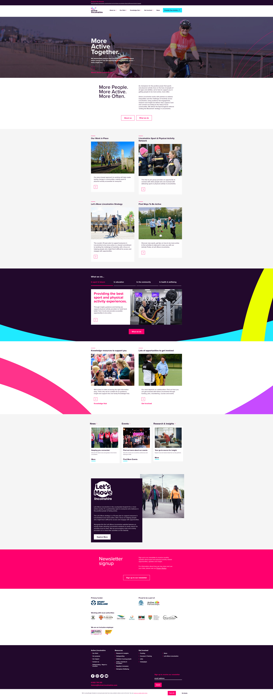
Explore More (102, 537)
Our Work (95, 653)
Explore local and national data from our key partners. (168, 454)
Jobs (141, 659)
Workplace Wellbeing (122, 669)
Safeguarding (120, 656)
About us (128, 118)
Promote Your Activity (171, 10)
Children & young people (123, 659)
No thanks (184, 693)
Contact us (95, 662)
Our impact (95, 659)
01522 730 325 (96, 682)
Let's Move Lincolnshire (171, 656)
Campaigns (143, 662)
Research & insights (163, 423)
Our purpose (96, 656)
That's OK (171, 693)
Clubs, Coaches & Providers (121, 662)
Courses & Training (146, 656)
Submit (158, 685)
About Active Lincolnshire (101, 72)
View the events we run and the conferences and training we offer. (135, 454)
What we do (144, 118)
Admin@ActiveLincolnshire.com (104, 685)
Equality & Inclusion (122, 666)
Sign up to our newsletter (136, 577)
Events (125, 423)
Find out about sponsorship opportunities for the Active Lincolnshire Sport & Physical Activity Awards (116, 3)
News (158, 10)
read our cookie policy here (140, 693)
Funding (142, 653)
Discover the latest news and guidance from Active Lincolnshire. (104, 454)
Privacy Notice (161, 568)
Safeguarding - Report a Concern (99, 665)
